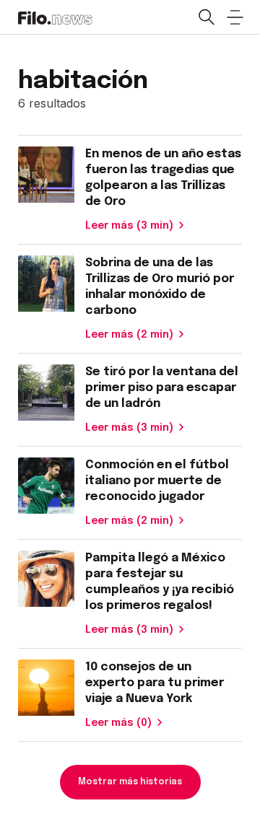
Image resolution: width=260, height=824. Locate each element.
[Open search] (205, 17)
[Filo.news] (55, 16)
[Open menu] (234, 17)
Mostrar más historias (130, 782)
